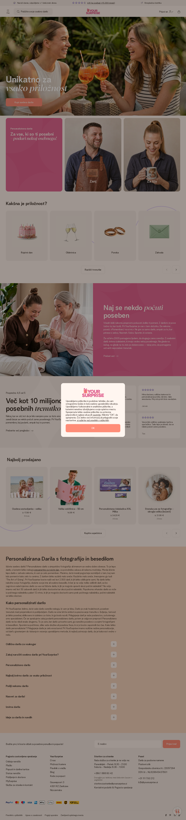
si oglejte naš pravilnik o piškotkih (93, 420)
